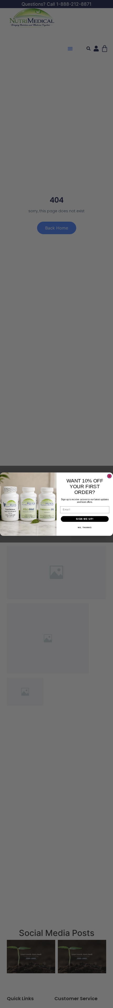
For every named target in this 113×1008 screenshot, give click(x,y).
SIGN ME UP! (85, 518)
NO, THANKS (84, 528)
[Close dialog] (109, 476)
